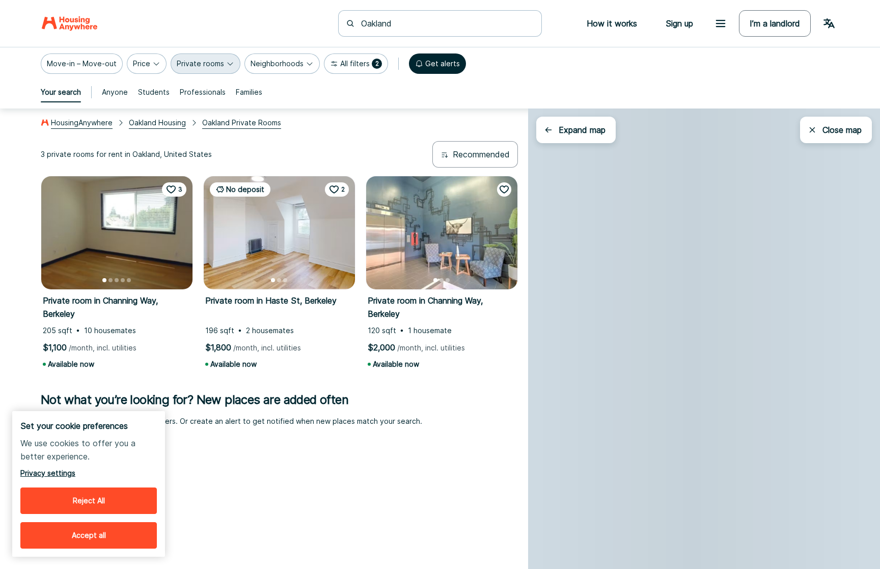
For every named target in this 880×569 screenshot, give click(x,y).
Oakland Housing (157, 122)
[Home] (69, 23)
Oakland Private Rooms (241, 122)
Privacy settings (47, 473)
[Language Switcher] (829, 23)
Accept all (89, 535)
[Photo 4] (123, 280)
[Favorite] (504, 189)
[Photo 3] (117, 280)
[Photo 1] (104, 280)
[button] (82, 63)
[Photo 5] (129, 280)
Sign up (679, 23)
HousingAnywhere (82, 122)
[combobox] (446, 23)
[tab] (61, 92)
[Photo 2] (110, 280)
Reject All (89, 500)
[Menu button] (720, 23)
